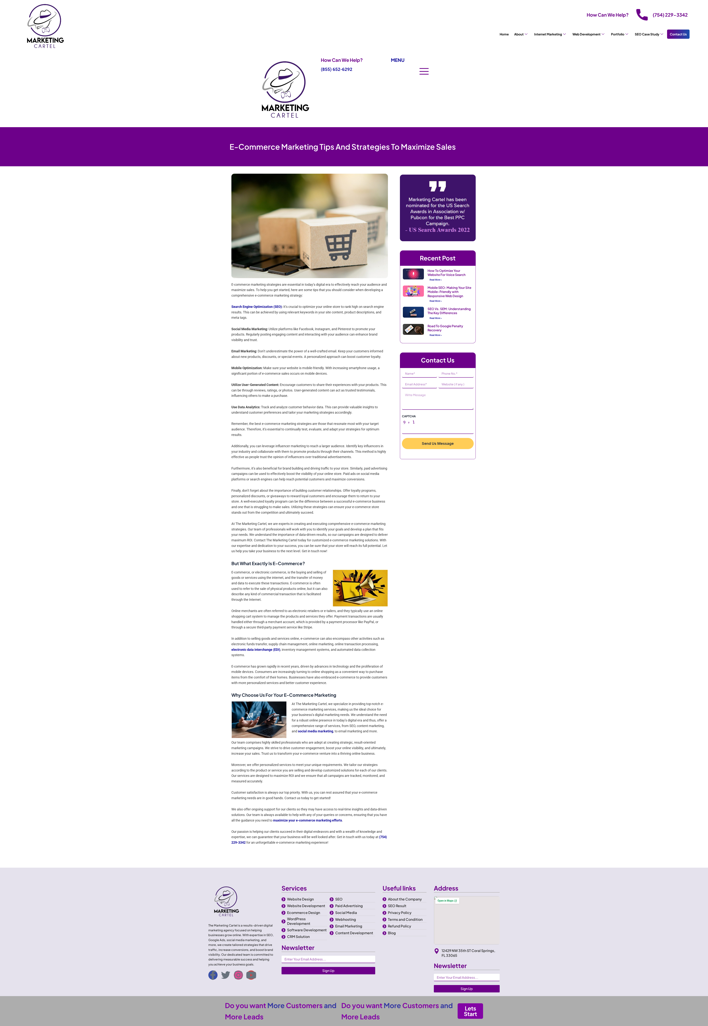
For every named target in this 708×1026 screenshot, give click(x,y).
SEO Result (397, 905)
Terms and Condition (405, 919)
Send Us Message (438, 443)
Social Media (346, 912)
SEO (339, 899)
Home (504, 34)
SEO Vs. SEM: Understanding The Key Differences (449, 311)
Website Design (300, 899)
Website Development (306, 905)
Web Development (586, 34)
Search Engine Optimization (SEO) (256, 307)
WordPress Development (298, 921)
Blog (392, 933)
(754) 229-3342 (670, 15)
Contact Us (678, 34)
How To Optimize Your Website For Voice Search (447, 273)
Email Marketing (348, 926)
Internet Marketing (548, 34)
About (519, 34)
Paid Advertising (349, 905)
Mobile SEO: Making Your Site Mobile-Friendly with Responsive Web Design (449, 292)
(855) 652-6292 (336, 69)
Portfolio (617, 34)
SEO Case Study (647, 34)
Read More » (436, 280)
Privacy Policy (400, 912)
